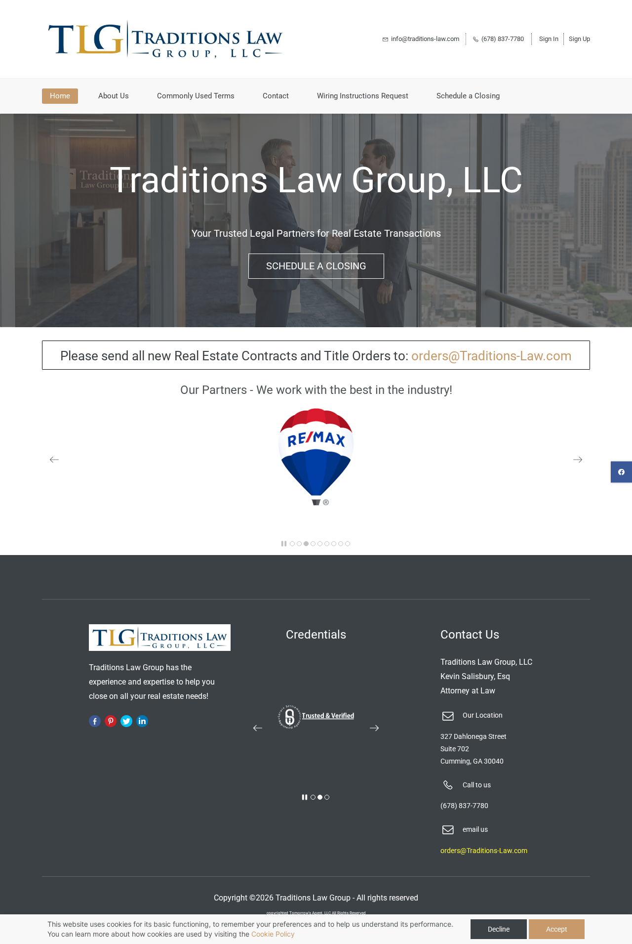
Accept (556, 929)
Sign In (548, 39)
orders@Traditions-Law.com (483, 851)
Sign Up (579, 39)
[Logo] (165, 39)
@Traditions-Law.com (510, 355)
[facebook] (621, 472)
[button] (54, 459)
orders (429, 355)
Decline (499, 929)
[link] (316, 414)
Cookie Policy (273, 934)
